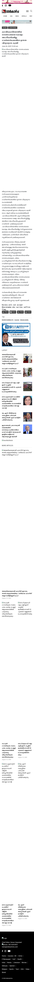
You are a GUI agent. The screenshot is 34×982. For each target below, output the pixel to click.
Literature (16, 962)
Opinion (12, 966)
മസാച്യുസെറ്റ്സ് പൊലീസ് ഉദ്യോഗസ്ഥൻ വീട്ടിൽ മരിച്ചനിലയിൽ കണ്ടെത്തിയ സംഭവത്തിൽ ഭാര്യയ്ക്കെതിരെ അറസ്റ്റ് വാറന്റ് (11, 402)
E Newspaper (6, 959)
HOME (5, 16)
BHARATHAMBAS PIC (8, 320)
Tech (17, 969)
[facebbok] (2, 6)
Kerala (24, 16)
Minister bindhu (24, 320)
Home (4, 956)
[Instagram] (6, 6)
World (4, 972)
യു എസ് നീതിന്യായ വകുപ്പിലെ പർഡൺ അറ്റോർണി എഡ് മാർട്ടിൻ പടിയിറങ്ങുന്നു (11, 416)
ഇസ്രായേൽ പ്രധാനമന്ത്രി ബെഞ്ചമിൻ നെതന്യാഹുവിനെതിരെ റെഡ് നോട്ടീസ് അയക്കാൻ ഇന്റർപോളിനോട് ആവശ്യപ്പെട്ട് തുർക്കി (11, 431)
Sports (11, 969)
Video (27, 969)
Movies (24, 962)
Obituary (5, 966)
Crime (20, 956)
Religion (4, 969)
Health (19, 959)
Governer (16, 320)
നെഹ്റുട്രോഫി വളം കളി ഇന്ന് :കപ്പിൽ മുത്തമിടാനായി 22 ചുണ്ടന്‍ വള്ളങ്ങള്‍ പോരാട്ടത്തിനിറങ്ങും (11, 387)
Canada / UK (12, 956)
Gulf (14, 959)
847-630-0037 (13, 944)
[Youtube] (9, 6)
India (17, 16)
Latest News (12, 27)
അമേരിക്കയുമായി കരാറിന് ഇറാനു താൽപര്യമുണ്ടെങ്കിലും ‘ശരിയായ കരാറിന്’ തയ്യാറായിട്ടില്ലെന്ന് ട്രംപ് (10, 359)
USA (11, 16)
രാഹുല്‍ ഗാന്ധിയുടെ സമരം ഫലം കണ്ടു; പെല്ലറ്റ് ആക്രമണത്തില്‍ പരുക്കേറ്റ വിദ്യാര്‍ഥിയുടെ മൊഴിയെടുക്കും (11, 373)
